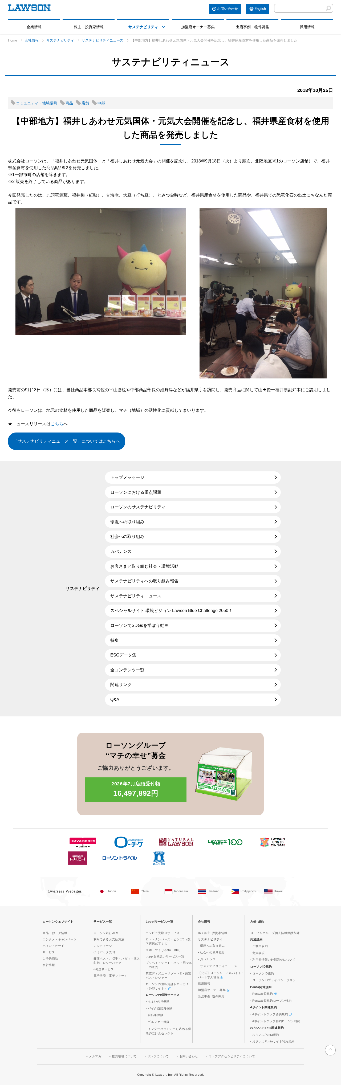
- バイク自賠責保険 (159, 1008)
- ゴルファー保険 (157, 1021)
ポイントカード (53, 945)
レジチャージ (103, 945)
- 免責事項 (257, 953)
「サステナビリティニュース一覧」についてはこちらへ (66, 441)
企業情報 (34, 27)
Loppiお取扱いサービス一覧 (165, 956)
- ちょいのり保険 (157, 1001)
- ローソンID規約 (262, 973)
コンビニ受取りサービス (163, 933)
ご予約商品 (50, 958)
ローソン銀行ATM (106, 933)
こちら (57, 424)
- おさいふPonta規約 (264, 1034)
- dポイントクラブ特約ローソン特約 (275, 1021)
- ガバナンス (207, 959)
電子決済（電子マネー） (111, 975)
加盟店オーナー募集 (198, 27)
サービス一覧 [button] (103, 921)
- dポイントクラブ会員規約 (269, 1014)
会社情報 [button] (204, 921)
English (260, 9)
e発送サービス (104, 969)
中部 (101, 103)
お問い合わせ (227, 9)
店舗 (85, 103)
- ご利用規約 (259, 946)
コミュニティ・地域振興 (36, 103)
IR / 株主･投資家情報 (213, 933)
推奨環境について (124, 1056)
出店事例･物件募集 (211, 996)
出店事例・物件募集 (252, 27)
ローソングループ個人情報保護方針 (275, 933)
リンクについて (158, 1056)
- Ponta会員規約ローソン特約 (270, 1000)
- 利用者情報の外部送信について (273, 959)
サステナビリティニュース (102, 40)
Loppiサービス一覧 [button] (159, 921)
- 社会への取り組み (211, 952)
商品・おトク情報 (55, 933)
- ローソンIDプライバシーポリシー (274, 980)
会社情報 (32, 40)
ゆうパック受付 (104, 952)
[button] (164, 27)
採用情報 (307, 27)
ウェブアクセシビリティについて (232, 1056)
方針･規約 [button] (257, 921)
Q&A (114, 699)
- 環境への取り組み (211, 945)
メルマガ (95, 1056)
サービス (49, 952)
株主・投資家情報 (89, 27)
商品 (69, 103)
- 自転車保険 (154, 1015)
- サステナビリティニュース (217, 966)
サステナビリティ (143, 27)
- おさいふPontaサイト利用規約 (272, 1041)
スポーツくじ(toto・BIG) (163, 950)
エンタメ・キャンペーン (60, 939)
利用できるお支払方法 (109, 939)
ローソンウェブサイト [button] (58, 921)
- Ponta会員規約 (262, 993)
